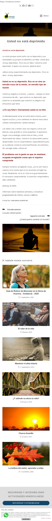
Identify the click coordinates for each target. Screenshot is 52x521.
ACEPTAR (26, 519)
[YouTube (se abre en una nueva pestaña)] (29, 6)
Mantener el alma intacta (26, 363)
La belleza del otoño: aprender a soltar (26, 468)
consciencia (15, 200)
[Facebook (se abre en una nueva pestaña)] (23, 6)
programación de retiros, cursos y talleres (19, 195)
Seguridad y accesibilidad (26, 503)
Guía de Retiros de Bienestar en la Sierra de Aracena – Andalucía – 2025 (26, 292)
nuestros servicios (24, 191)
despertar (24, 200)
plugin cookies (46, 518)
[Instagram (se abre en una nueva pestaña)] (26, 6)
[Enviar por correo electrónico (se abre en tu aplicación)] (32, 5)
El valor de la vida (26, 329)
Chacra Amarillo (26, 433)
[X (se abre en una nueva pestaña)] (20, 6)
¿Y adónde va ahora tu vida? (26, 398)
